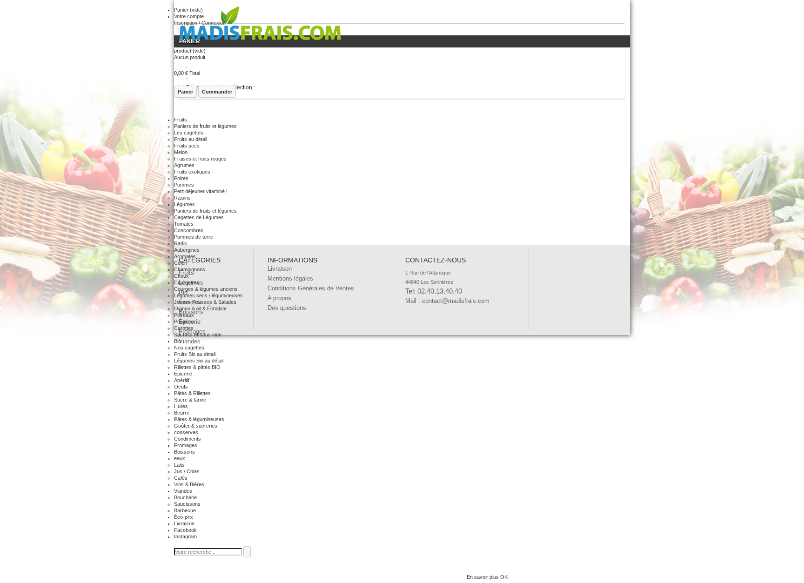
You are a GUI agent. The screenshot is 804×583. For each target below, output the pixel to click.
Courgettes (186, 282)
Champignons (189, 269)
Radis (180, 243)
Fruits (180, 119)
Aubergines (187, 250)
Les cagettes (188, 132)
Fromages (185, 445)
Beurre (181, 412)
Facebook (185, 530)
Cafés (181, 478)
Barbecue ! (186, 510)
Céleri (180, 263)
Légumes (184, 204)
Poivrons (184, 321)
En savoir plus (483, 577)
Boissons (184, 452)
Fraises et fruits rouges (200, 158)
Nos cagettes (189, 347)
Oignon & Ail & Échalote (200, 308)
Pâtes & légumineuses (199, 419)
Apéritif (181, 380)
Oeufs (181, 386)
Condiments (187, 439)
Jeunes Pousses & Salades (205, 302)
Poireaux (184, 315)
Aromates (185, 256)
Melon (181, 152)
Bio (177, 341)
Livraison (184, 523)
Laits (179, 465)
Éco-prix (183, 517)
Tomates (184, 224)
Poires (181, 178)
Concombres (188, 230)
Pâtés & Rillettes (192, 393)
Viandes (183, 491)
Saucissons (187, 504)
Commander (217, 91)
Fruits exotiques (192, 171)
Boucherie (185, 497)
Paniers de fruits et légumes (205, 126)
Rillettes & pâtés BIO (197, 367)
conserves (186, 432)
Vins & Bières (189, 484)
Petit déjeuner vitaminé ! (201, 191)
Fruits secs (187, 145)
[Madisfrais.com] (260, 25)
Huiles (181, 406)
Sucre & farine (190, 399)
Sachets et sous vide (197, 334)
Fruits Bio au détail (194, 354)
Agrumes (184, 165)
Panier (185, 91)
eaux (179, 458)
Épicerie (183, 373)
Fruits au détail (190, 139)
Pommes (184, 185)
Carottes (184, 328)
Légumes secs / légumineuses (208, 295)
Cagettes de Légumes (199, 217)
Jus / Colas (187, 471)
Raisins (182, 198)
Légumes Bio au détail (198, 360)
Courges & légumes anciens (206, 289)
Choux (181, 276)
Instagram (185, 536)
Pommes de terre (193, 237)
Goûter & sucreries (195, 426)
